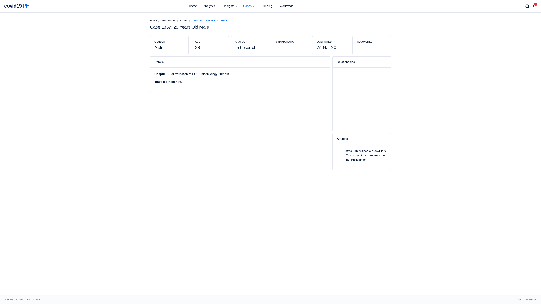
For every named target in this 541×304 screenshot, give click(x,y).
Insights (229, 6)
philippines (168, 20)
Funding (266, 6)
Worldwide (286, 6)
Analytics (209, 6)
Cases (247, 6)
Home (192, 6)
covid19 (16, 6)
